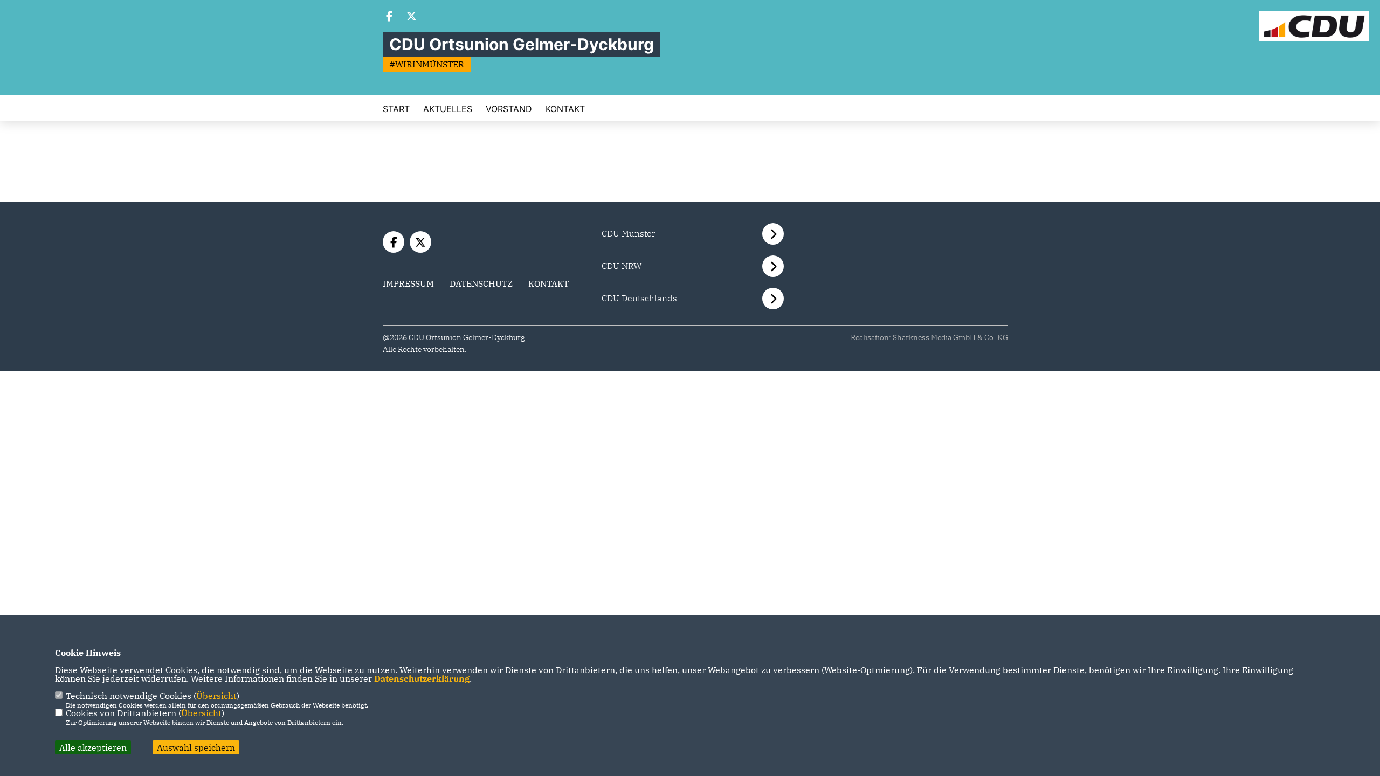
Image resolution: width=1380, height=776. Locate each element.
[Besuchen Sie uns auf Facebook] (389, 17)
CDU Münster (629, 233)
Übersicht (216, 695)
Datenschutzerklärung (422, 678)
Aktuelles (447, 109)
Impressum (408, 283)
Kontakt (565, 109)
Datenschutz (481, 283)
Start (396, 109)
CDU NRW (622, 265)
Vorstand (509, 109)
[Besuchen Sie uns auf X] (411, 17)
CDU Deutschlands (639, 298)
